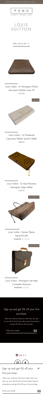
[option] (21, 67)
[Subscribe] (35, 330)
